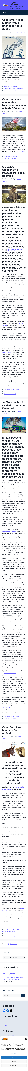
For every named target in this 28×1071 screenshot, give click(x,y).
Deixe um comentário (10, 91)
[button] (26, 1039)
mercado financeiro (10, 673)
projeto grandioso (7, 352)
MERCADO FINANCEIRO (11, 86)
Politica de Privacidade (9, 1035)
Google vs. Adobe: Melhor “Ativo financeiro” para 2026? (13, 24)
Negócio (20, 88)
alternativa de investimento (10, 708)
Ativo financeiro (13, 88)
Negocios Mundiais (14, 3)
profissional (15, 249)
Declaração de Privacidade (15, 1068)
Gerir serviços (14, 1053)
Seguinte (13, 944)
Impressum (24, 1068)
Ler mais (22, 151)
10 (8, 944)
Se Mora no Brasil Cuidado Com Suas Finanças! (13, 405)
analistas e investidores (9, 531)
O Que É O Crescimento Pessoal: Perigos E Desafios (13, 171)
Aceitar (14, 1057)
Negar (14, 1061)
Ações (6, 88)
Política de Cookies (5, 1068)
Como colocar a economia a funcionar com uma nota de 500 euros (14, 104)
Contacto (5, 1025)
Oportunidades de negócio (11, 389)
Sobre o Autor (7, 1023)
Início (4, 1020)
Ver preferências (14, 1065)
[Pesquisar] (23, 995)
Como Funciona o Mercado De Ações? (12, 730)
